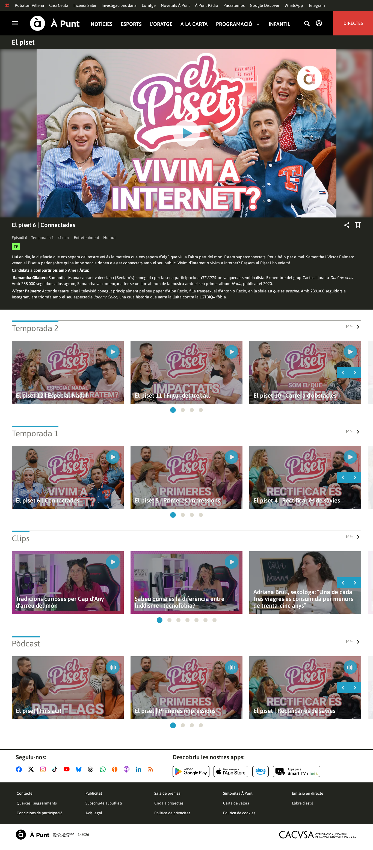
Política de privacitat (172, 813)
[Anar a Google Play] (191, 771)
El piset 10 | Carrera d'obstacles (294, 395)
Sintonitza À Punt (238, 793)
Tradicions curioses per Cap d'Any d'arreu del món (60, 602)
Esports (131, 24)
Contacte (24, 793)
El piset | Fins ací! (38, 710)
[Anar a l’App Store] (231, 771)
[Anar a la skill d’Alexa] (260, 771)
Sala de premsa (167, 793)
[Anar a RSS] (151, 769)
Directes (353, 23)
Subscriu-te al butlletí (103, 803)
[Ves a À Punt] (55, 23)
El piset (23, 42)
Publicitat (93, 793)
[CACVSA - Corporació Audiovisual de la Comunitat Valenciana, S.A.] (318, 835)
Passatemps (234, 5)
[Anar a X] (32, 769)
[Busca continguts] (307, 24)
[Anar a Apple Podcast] (128, 769)
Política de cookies (239, 813)
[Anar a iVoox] (116, 769)
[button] (173, 410)
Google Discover (264, 5)
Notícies (102, 24)
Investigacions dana (119, 5)
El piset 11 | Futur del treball (172, 395)
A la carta (194, 24)
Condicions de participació (40, 813)
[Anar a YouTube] (68, 769)
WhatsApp (294, 5)
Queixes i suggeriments (37, 803)
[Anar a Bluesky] (80, 769)
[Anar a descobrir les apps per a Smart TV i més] (296, 771)
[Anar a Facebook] (20, 769)
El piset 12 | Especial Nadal (52, 395)
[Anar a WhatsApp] (104, 769)
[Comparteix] (346, 225)
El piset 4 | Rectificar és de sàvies (296, 500)
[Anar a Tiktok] (56, 769)
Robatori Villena (29, 5)
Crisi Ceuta (58, 5)
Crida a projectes (168, 803)
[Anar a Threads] (92, 769)
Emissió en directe (307, 793)
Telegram (316, 5)
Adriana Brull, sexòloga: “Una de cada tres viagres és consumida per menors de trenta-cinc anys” (303, 599)
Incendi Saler (84, 5)
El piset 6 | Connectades (47, 500)
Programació (234, 24)
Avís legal (93, 813)
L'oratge (149, 5)
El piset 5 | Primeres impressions (177, 500)
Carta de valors (236, 803)
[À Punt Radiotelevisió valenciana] (45, 835)
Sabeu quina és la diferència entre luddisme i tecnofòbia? (179, 602)
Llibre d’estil (302, 803)
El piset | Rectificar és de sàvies (294, 710)
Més (349, 326)
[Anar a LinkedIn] (139, 769)
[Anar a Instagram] (44, 769)
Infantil (279, 24)
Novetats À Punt (175, 5)
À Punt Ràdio (206, 5)
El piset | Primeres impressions (175, 710)
